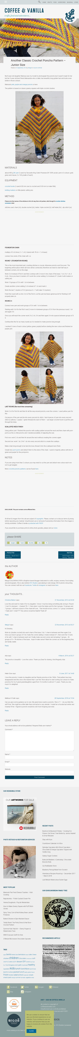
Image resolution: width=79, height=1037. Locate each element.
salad (16, 975)
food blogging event (12, 965)
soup (13, 977)
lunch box (33, 969)
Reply (7, 615)
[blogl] (14, 1004)
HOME (44, 2)
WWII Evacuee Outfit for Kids (13, 935)
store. (56, 528)
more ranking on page (17, 1030)
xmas (32, 977)
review (11, 975)
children (14, 958)
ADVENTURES (61, 2)
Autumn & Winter (37, 68)
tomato (23, 977)
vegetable (28, 977)
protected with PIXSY (36, 523)
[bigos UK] (14, 1020)
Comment (9, 729)
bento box (15, 954)
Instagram (42, 585)
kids (12, 968)
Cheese (34, 954)
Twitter (34, 585)
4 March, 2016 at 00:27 (66, 656)
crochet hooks (10, 186)
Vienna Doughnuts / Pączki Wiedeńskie (16, 902)
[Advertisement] (39, 229)
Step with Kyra (47, 839)
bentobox (21, 954)
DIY (24, 961)
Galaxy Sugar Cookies (49, 856)
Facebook (28, 585)
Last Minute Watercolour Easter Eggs (54, 880)
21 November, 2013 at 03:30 (64, 600)
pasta (29, 972)
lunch (18, 968)
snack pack (7, 977)
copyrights (39, 519)
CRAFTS (49, 2)
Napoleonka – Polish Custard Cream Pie (16, 899)
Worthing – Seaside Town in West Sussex (12, 555)
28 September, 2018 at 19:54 (64, 698)
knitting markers (10, 190)
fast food (32, 962)
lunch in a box (8, 972)
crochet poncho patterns (17, 469)
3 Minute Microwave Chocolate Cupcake (17, 939)
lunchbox (25, 969)
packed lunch (18, 972)
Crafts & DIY (12, 962)
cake (30, 954)
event (28, 962)
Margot (30, 68)
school (20, 975)
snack (31, 975)
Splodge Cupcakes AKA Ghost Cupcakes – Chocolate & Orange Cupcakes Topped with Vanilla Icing (57, 849)
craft (33, 958)
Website (7, 769)
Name (7, 754)
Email (7, 762)
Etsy (11, 992)
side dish (26, 975)
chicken (6, 958)
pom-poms (16, 450)
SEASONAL (70, 2)
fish (4, 965)
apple (4, 954)
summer (18, 977)
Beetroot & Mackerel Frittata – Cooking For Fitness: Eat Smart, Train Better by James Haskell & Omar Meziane (58, 833)
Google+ (41, 987)
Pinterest (55, 987)
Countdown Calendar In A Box (52, 843)
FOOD (55, 2)
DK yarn (16, 173)
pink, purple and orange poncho (22, 84)
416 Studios (34, 583)
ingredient (6, 969)
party (26, 972)
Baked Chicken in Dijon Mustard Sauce (16, 919)
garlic (20, 965)
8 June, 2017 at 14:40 (67, 673)
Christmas (29, 958)
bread (27, 954)
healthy (31, 964)
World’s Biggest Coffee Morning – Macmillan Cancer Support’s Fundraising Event (68, 557)
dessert (19, 962)
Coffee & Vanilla (24, 10)
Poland (32, 972)
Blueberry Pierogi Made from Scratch (54, 870)
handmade (25, 965)
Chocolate (22, 958)
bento (8, 954)
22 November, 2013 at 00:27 (64, 625)
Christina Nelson (10, 600)
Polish (5, 975)
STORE (76, 2)
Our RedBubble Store (49, 866)
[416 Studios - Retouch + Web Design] (56, 1019)
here (36, 469)
